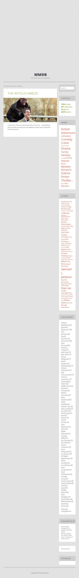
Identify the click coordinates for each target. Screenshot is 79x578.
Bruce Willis (65, 214)
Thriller (66, 180)
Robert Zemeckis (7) (66, 369)
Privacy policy (65, 548)
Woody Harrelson (65, 306)
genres (65, 109)
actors (66, 112)
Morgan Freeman (64, 254)
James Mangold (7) (66, 358)
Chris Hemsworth (64, 219)
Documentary (65, 145)
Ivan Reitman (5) (65, 426)
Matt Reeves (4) (67, 501)
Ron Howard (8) (65, 344)
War (66, 183)
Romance (66, 169)
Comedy (66, 139)
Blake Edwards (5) (65, 432)
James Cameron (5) (66, 446)
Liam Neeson (65, 248)
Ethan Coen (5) (67, 406)
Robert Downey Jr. (66, 265)
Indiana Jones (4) (64, 487)
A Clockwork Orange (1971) (65, 527)
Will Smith (69, 303)
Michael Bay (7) (67, 366)
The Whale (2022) (66, 535)
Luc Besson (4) (67, 465)
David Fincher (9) (65, 337)
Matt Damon (69, 251)
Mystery (66, 166)
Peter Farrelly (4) (65, 462)
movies (66, 104)
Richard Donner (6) (65, 389)
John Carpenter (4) (66, 468)
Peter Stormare (68, 259)
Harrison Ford (65, 233)
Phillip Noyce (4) (65, 491)
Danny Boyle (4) (67, 483)
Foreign (63, 158)
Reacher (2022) (66, 533)
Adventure (68, 133)
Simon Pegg (64, 285)
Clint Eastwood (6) (66, 398)
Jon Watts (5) (66, 411)
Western (65, 186)
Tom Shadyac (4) (65, 496)
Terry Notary (69, 295)
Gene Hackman (65, 229)
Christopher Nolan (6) (66, 383)
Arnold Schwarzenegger (66, 206)
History (69, 158)
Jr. (65, 245)
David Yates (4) (67, 499)
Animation (66, 136)
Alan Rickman (65, 201)
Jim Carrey (64, 240)
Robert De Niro (65, 262)
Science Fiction (65, 175)
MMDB (40, 74)
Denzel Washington (66, 223)
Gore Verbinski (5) (66, 450)
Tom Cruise (64, 296)
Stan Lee (66, 288)
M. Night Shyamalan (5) (67, 457)
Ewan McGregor (65, 226)
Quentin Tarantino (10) (66, 328)
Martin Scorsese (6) (66, 394)
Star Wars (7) (66, 354)
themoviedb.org (43, 573)
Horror (65, 161)
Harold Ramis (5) (65, 416)
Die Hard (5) (65, 443)
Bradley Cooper (65, 211)
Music (63, 163)
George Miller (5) (64, 437)
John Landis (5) (67, 409)
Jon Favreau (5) (67, 440)
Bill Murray (65, 209)
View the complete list (66, 510)
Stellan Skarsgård (65, 292)
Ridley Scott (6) (67, 386)
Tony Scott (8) (66, 341)
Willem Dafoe (65, 301)
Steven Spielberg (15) (66, 324)
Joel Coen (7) (66, 352)
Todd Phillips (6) (65, 403)
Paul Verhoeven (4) (66, 473)
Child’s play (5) (66, 413)
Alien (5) (64, 429)
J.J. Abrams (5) (66, 454)
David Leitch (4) (67, 481)
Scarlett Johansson (65, 281)
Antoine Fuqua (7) (65, 349)
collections (66, 107)
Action (65, 129)
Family (64, 151)
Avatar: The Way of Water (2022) (67, 538)
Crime (65, 143)
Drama (65, 148)
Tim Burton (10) (65, 333)
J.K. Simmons (64, 236)
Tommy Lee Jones (67, 297)
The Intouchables (23, 93)
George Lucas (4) (64, 478)
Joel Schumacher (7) (67, 373)
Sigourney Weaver (66, 284)
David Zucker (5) (65, 421)
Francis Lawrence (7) (66, 378)
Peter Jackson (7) (65, 362)
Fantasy (65, 155)
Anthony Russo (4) (64, 505)
